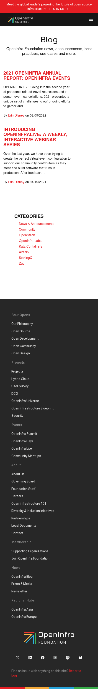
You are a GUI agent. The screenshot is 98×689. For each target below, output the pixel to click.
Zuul (22, 263)
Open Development (25, 338)
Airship (24, 252)
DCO (14, 393)
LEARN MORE (59, 9)
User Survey (19, 386)
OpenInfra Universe (25, 401)
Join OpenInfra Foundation (30, 558)
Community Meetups (26, 456)
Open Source (20, 331)
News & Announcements (36, 223)
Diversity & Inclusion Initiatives (32, 511)
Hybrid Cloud (20, 379)
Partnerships (20, 518)
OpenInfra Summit (24, 434)
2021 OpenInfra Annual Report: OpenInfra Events (36, 75)
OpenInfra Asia (22, 609)
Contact (17, 533)
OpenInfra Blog (22, 576)
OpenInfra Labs (30, 240)
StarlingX (25, 257)
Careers (17, 496)
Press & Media (21, 584)
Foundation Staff (23, 489)
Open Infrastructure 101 (28, 503)
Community (27, 229)
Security (17, 415)
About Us (18, 474)
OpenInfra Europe (24, 616)
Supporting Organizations (30, 551)
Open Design (20, 353)
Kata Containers (30, 246)
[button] (91, 19)
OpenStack (27, 235)
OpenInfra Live (21, 448)
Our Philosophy (22, 324)
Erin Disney (16, 115)
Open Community (23, 346)
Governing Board (23, 481)
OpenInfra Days (22, 441)
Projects (17, 371)
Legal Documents (23, 525)
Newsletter (19, 591)
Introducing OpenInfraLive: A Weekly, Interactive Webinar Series (35, 137)
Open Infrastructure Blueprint (32, 408)
